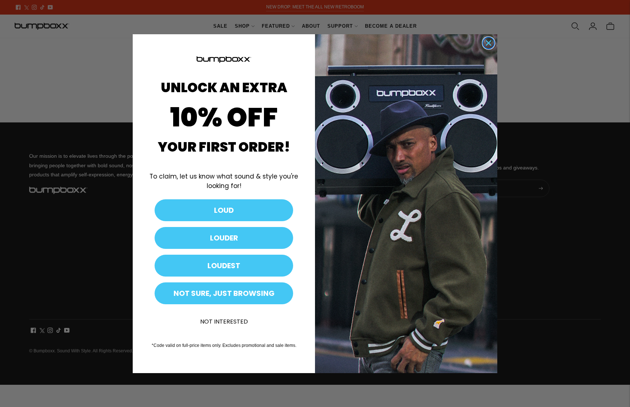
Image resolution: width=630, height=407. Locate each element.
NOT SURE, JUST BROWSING (224, 293)
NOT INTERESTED (224, 321)
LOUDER (224, 238)
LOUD (224, 210)
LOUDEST (223, 266)
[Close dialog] (488, 43)
